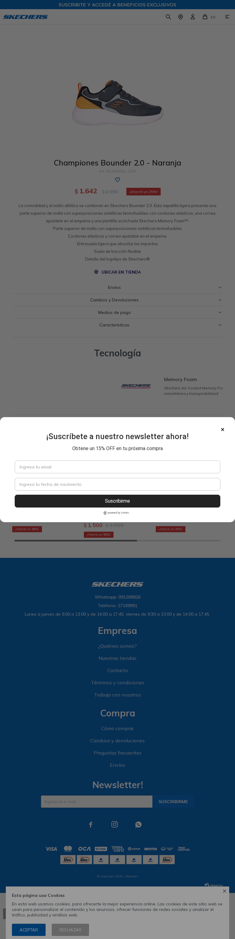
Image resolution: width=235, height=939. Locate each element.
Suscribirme (117, 501)
